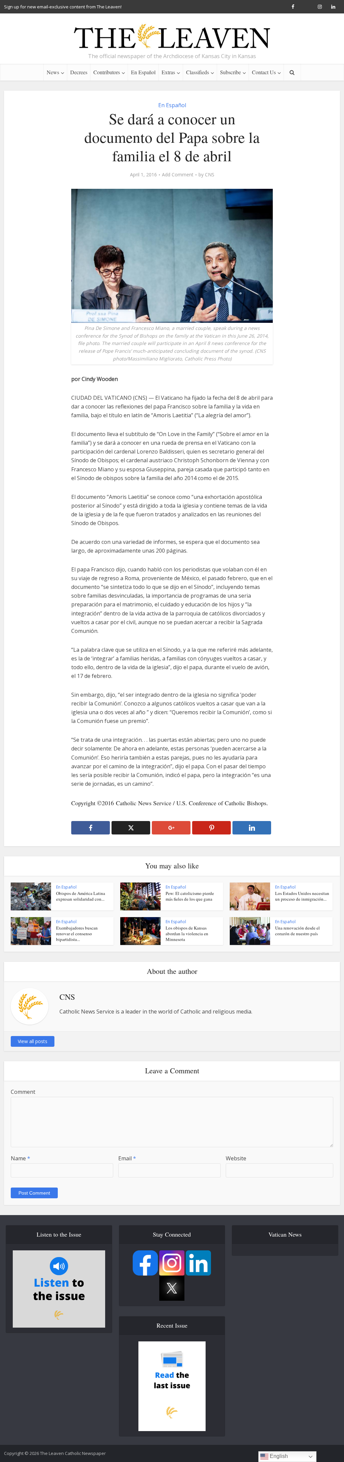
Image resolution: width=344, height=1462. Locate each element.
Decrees (78, 72)
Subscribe (230, 72)
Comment (23, 1091)
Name (20, 1158)
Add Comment (178, 175)
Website (236, 1158)
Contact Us (264, 72)
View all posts (32, 1041)
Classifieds (197, 72)
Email (127, 1158)
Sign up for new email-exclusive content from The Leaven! (63, 7)
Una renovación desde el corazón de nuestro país (297, 931)
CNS (209, 175)
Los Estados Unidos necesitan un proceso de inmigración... (302, 896)
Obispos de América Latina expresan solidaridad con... (80, 896)
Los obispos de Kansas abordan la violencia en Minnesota (187, 933)
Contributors (106, 72)
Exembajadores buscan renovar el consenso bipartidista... (77, 933)
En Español (143, 72)
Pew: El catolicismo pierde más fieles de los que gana (190, 896)
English (278, 1456)
